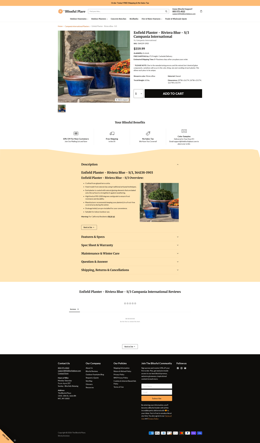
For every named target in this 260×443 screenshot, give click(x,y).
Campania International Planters (77, 26)
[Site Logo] (72, 11)
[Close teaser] (15, 440)
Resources (90, 387)
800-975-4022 (63, 368)
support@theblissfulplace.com (184, 14)
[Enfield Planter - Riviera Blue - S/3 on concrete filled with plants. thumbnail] (62, 109)
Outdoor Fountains (78, 19)
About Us (89, 368)
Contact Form (63, 373)
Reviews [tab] (73, 309)
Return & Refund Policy (122, 371)
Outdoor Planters (99, 19)
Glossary (89, 384)
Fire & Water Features (151, 19)
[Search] (166, 11)
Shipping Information (121, 368)
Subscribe (156, 398)
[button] (7, 436)
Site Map (89, 381)
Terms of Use (119, 387)
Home (60, 26)
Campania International (146, 40)
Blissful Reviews (92, 371)
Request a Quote (92, 378)
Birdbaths (134, 19)
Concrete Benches (118, 19)
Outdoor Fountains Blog (95, 374)
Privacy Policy (119, 374)
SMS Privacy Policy (121, 378)
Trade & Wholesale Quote (176, 19)
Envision (66, 436)
